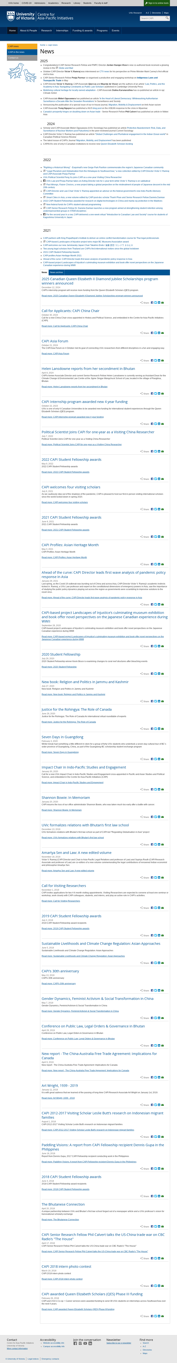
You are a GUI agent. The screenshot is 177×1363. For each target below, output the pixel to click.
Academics (53, 3)
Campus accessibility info (53, 1346)
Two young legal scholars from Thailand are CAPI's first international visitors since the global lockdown (91, 248)
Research (66, 3)
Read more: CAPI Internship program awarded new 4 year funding (73, 417)
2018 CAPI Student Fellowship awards (71, 1176)
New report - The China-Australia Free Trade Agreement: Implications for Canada (99, 1055)
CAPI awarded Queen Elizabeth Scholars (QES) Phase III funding (92, 1294)
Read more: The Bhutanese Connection (60, 1219)
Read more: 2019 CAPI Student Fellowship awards (65, 928)
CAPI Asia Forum (55, 341)
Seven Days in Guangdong (62, 737)
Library (77, 3)
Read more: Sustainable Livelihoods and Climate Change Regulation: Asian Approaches (83, 956)
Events (115, 30)
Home (12, 30)
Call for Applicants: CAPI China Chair (70, 310)
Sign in (158, 3)
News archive (56, 272)
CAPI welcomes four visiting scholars (71, 487)
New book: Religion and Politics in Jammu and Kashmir (85, 682)
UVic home (13, 3)
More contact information (17, 1348)
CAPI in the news (16, 52)
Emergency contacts (50, 1359)
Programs (102, 30)
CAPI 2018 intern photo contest (66, 1266)
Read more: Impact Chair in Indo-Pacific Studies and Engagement (72, 782)
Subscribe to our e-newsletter (118, 1343)
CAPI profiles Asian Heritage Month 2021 (62, 255)
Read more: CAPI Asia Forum (55, 353)
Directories (156, 13)
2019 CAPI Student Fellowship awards (71, 916)
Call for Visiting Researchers (64, 885)
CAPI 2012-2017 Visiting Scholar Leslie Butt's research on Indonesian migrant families (102, 1115)
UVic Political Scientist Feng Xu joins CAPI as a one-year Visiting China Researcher (82, 177)
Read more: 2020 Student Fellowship (59, 667)
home (42, 45)
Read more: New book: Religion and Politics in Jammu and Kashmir (73, 694)
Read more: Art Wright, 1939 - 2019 (58, 1098)
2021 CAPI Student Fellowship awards (71, 517)
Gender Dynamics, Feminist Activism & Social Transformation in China (97, 998)
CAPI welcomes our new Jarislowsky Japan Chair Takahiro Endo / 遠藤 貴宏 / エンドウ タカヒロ (88, 245)
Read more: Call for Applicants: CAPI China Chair (65, 326)
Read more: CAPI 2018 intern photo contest (62, 1279)
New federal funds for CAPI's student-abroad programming (73, 204)
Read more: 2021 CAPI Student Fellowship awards (65, 530)
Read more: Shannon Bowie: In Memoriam (62, 810)
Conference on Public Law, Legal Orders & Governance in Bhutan (93, 1026)
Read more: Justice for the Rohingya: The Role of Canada (69, 722)
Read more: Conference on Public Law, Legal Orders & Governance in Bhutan (78, 1038)
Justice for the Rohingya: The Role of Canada (77, 709)
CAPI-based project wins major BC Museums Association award (87, 242)
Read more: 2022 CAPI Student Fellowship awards (65, 472)
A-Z (147, 13)
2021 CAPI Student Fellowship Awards (61, 252)
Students (87, 3)
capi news (53, 45)
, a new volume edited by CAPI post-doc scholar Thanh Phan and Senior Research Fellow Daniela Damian (105, 197)
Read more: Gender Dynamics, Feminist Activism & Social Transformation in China (80, 1011)
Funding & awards (82, 30)
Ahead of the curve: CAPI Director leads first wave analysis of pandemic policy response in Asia (87, 259)
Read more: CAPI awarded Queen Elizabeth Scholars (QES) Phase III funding (78, 1309)
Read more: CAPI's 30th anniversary (59, 983)
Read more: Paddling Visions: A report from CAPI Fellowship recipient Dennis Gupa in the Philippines (89, 1162)
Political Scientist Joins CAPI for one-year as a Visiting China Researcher (98, 432)
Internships (62, 30)
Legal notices (33, 1359)
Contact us (13, 58)
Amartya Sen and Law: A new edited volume (76, 852)
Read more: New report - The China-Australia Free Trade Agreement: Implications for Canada (85, 1070)
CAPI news (13, 46)
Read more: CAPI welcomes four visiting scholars (65, 502)
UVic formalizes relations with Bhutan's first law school (85, 825)
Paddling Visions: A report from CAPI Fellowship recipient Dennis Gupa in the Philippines (103, 1147)
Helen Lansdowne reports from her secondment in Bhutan (88, 368)
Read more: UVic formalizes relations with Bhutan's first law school (73, 837)
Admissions (39, 3)
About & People (28, 30)
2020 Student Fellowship (61, 654)
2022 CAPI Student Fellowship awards (71, 459)
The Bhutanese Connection (63, 1204)
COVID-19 (26, 3)
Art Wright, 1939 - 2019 (60, 1085)
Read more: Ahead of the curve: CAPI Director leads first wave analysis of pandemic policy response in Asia (92, 597)
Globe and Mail (66, 68)
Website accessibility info (53, 1343)
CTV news (104, 71)
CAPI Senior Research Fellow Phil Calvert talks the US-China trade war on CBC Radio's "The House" (103, 1236)
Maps (166, 13)
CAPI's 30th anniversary (60, 971)
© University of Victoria (15, 1359)
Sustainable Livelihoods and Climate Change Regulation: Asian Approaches (101, 943)
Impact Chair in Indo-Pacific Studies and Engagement (84, 767)
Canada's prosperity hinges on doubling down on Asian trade (71, 111)
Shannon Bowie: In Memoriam (66, 797)
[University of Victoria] (21, 16)
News (44, 272)
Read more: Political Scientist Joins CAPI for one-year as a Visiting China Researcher (82, 444)
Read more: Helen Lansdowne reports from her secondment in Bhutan (75, 386)
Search (146, 1343)
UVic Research (135, 13)
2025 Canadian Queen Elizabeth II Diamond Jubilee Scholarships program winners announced (100, 281)
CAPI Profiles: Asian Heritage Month (70, 545)
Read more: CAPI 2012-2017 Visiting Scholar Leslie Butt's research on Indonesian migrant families (88, 1130)
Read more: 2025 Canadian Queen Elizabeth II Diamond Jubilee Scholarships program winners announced (92, 296)
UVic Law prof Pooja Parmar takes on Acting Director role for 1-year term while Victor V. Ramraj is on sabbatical (98, 181)
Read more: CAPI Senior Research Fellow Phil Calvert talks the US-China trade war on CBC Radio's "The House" (95, 1251)
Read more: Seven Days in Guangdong (60, 752)
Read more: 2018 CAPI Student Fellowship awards (65, 1189)
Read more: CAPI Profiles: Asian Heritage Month (64, 557)
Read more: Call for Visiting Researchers (61, 901)
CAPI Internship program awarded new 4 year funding (85, 401)
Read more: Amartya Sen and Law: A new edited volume (68, 870)
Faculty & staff (100, 3)
